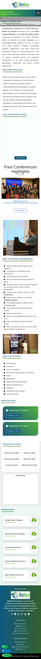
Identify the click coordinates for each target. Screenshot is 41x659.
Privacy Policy (21, 631)
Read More (20, 158)
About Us (21, 626)
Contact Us (21, 649)
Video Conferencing (21, 647)
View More (20, 210)
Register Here (13, 415)
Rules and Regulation (21, 633)
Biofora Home (21, 624)
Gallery (21, 644)
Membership (21, 642)
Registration (21, 628)
